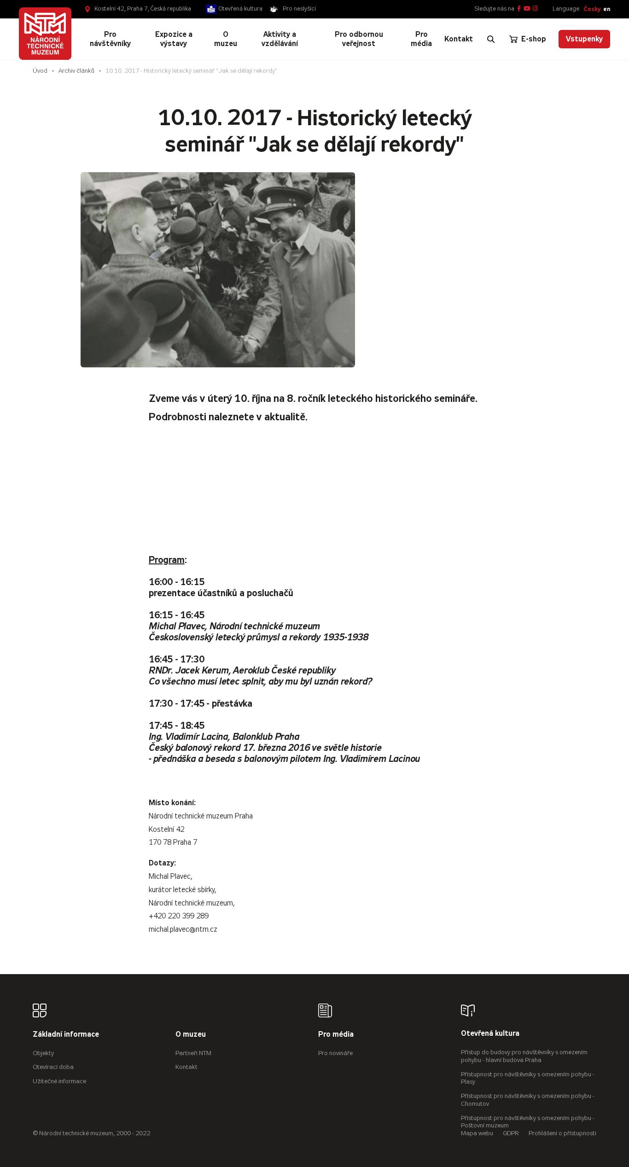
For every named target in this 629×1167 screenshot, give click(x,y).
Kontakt (186, 1066)
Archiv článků (76, 70)
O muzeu (190, 1035)
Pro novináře (335, 1053)
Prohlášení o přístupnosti (562, 1133)
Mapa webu (477, 1133)
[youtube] (527, 9)
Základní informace (66, 1035)
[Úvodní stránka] (45, 33)
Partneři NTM (193, 1053)
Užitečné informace (59, 1081)
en (606, 9)
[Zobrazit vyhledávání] (491, 39)
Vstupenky (584, 39)
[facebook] (519, 9)
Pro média (336, 1035)
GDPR (511, 1133)
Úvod (40, 70)
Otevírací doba (53, 1066)
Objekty (43, 1053)
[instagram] (535, 9)
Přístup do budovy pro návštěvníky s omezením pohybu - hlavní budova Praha (524, 1056)
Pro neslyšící (299, 9)
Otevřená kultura (240, 9)
